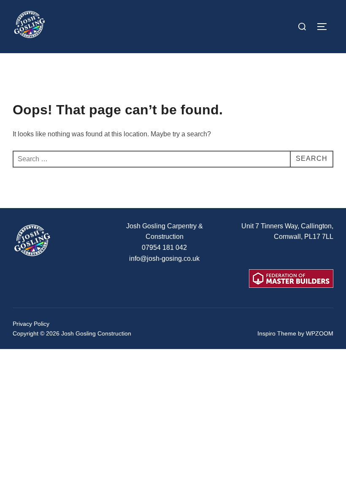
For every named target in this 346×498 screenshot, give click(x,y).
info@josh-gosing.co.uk (164, 258)
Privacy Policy (31, 323)
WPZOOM (319, 333)
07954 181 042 (164, 247)
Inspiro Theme (276, 333)
